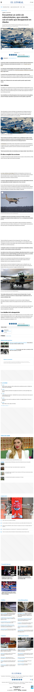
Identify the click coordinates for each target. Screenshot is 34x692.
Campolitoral (3, 676)
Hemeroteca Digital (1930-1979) (7, 682)
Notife (17, 677)
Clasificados (13, 676)
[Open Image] (2, 29)
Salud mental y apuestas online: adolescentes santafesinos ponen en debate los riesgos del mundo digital (17, 386)
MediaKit (23, 683)
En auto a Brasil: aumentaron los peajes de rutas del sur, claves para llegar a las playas (17, 390)
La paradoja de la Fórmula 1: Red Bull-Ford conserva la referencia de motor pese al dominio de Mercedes (17, 394)
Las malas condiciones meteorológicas (7, 173)
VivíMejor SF (31, 676)
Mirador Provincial (26, 676)
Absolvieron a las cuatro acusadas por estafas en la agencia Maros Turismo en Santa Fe (16, 399)
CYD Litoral (17, 676)
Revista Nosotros (8, 676)
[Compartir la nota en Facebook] (10, 55)
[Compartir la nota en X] (12, 55)
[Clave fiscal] (32, 688)
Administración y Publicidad (24, 682)
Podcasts (21, 676)
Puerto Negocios (13, 677)
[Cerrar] (28, 56)
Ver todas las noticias (4, 405)
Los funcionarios (3, 143)
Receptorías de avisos (15, 682)
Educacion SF (21, 677)
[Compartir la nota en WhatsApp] (14, 55)
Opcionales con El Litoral (18, 683)
